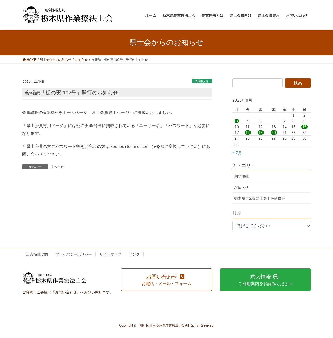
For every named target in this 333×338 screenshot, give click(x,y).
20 (274, 132)
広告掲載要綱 (37, 254)
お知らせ (202, 81)
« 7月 (237, 153)
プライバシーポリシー (73, 254)
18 (248, 132)
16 (304, 127)
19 (261, 132)
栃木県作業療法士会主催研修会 (259, 198)
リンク (134, 254)
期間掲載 (241, 176)
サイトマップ (110, 254)
